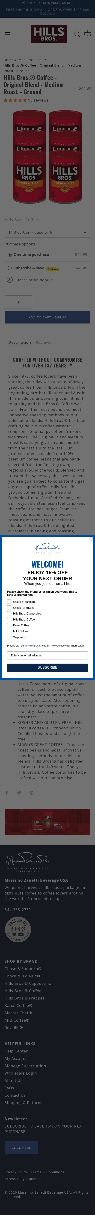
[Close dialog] (91, 539)
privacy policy (33, 645)
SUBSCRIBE (48, 668)
